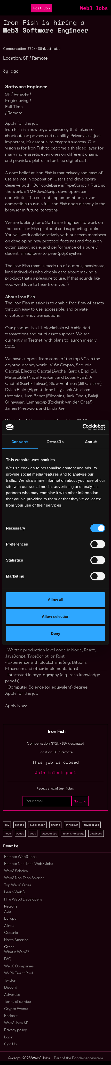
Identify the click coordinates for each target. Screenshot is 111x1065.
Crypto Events (16, 1009)
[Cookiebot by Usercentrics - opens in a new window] (82, 427)
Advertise (12, 995)
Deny (55, 633)
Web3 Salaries (16, 871)
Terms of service (17, 1002)
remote (19, 824)
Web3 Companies (19, 966)
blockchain (37, 824)
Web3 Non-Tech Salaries (24, 878)
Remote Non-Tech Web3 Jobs (28, 864)
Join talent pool (55, 772)
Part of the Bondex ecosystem (78, 1058)
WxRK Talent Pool (18, 973)
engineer (96, 833)
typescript (49, 833)
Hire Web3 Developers (23, 899)
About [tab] (91, 441)
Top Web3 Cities (17, 885)
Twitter (10, 980)
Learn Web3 (14, 892)
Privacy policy (15, 1030)
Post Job (41, 8)
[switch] (97, 544)
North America (16, 940)
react (20, 833)
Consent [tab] (20, 441)
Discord (10, 987)
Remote (11, 846)
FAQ (7, 959)
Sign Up (10, 1044)
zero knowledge (73, 833)
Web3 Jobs (94, 8)
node (8, 833)
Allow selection (55, 616)
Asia (7, 911)
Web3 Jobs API (16, 1023)
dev (7, 824)
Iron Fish (57, 732)
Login (8, 1037)
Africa (9, 926)
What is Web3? (16, 952)
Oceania (11, 933)
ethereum (72, 824)
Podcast (11, 1016)
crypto (55, 824)
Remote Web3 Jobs (20, 857)
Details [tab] (55, 441)
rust (33, 833)
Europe (10, 918)
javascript (91, 824)
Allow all (55, 599)
